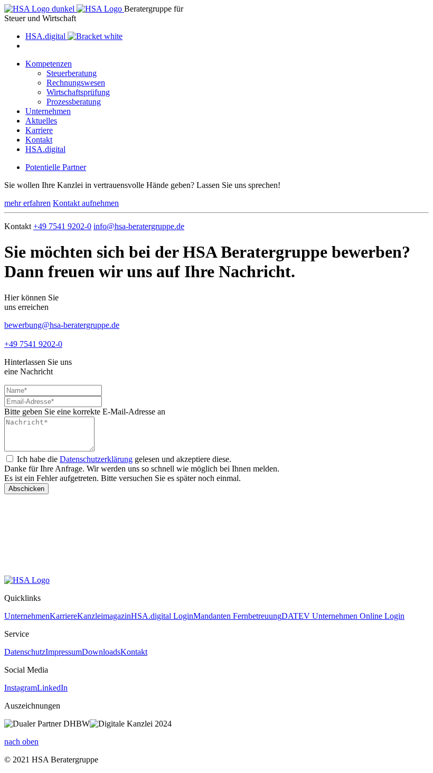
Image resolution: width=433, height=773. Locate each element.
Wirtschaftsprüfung (78, 92)
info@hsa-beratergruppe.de (138, 226)
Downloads (101, 651)
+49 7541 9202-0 (62, 226)
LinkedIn (52, 687)
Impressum (63, 651)
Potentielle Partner (55, 167)
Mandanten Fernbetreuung (237, 615)
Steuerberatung (71, 73)
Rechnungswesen (75, 82)
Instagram (20, 687)
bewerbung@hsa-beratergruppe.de (61, 324)
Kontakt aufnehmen (86, 203)
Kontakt (38, 139)
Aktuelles (41, 120)
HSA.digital (45, 149)
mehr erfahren (27, 203)
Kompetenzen (48, 63)
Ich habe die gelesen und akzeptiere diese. (124, 459)
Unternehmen (48, 111)
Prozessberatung (73, 101)
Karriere (39, 130)
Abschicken (26, 489)
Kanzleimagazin (104, 615)
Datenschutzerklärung (96, 459)
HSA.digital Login (162, 615)
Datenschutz (24, 651)
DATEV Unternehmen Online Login (342, 615)
